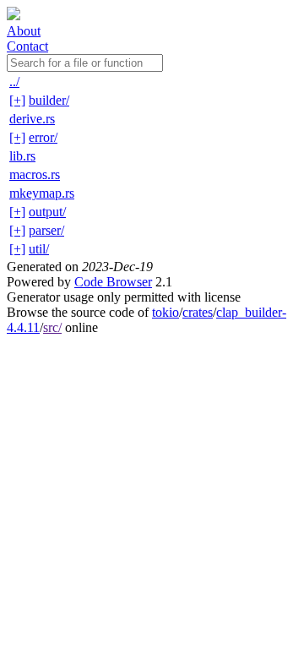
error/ (43, 137)
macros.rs (34, 174)
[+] (17, 100)
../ (14, 81)
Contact (27, 46)
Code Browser (113, 282)
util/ (39, 249)
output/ (47, 211)
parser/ (46, 230)
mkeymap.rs (41, 193)
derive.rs (32, 119)
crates (197, 312)
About (24, 31)
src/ (52, 327)
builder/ (49, 100)
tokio (165, 312)
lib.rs (22, 156)
